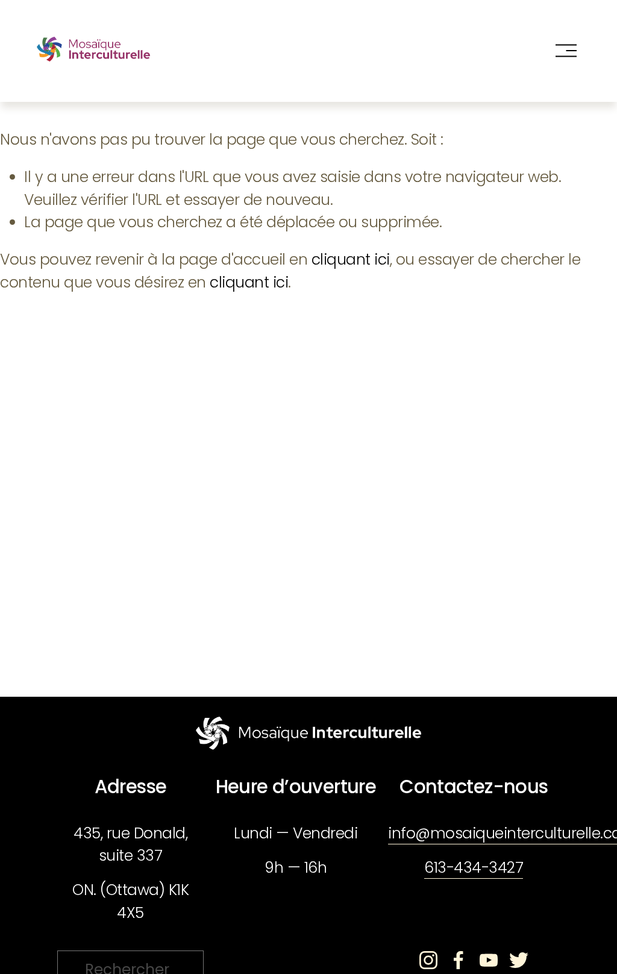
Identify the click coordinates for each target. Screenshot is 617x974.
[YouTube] (488, 960)
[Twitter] (518, 960)
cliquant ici (351, 259)
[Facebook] (458, 960)
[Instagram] (428, 960)
